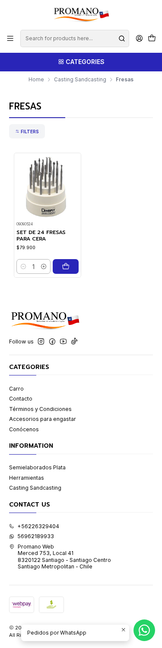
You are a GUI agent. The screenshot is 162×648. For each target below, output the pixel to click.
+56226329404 (38, 526)
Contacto (20, 398)
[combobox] (74, 38)
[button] (27, 131)
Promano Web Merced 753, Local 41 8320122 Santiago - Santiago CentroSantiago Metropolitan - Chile (64, 556)
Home (36, 79)
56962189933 (35, 536)
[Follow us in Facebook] (52, 342)
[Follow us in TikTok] (74, 342)
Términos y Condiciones (40, 409)
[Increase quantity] (43, 266)
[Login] (139, 38)
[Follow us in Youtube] (63, 342)
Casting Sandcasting (80, 79)
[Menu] (10, 38)
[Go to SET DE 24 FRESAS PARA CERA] (47, 187)
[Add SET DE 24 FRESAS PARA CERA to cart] (66, 266)
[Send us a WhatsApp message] (144, 630)
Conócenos (24, 429)
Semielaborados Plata (37, 467)
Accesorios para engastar (42, 419)
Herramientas (26, 478)
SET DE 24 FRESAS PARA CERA (41, 236)
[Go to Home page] (80, 14)
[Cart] (151, 38)
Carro (16, 388)
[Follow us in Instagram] (41, 342)
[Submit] (121, 38)
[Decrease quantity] (23, 266)
